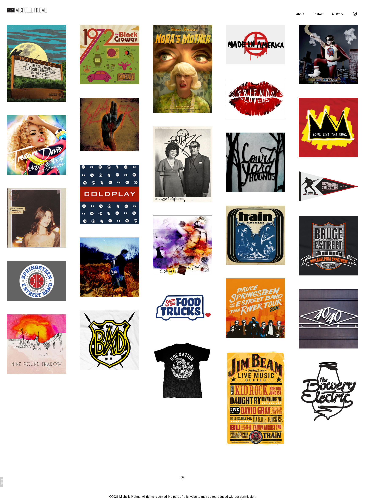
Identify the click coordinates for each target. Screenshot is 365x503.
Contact (318, 14)
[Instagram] (182, 478)
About (300, 14)
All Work (337, 14)
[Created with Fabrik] (1, 482)
